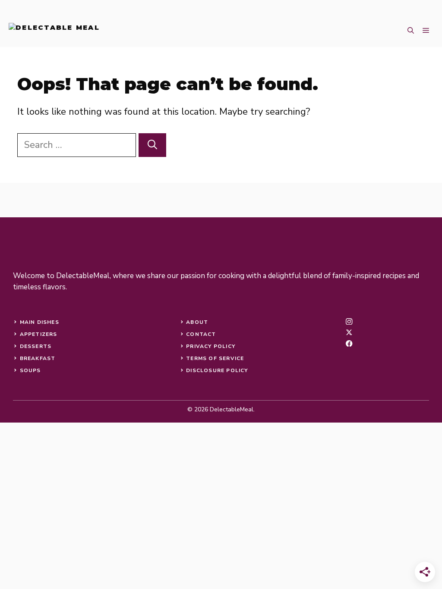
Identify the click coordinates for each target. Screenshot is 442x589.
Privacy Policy (210, 346)
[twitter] (349, 332)
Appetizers (38, 334)
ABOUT (197, 322)
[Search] (152, 145)
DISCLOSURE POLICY (217, 370)
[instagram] (349, 321)
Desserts (36, 346)
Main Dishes (39, 322)
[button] (410, 31)
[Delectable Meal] (54, 31)
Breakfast (38, 358)
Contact (201, 334)
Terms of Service (215, 358)
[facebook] (349, 343)
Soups (30, 370)
